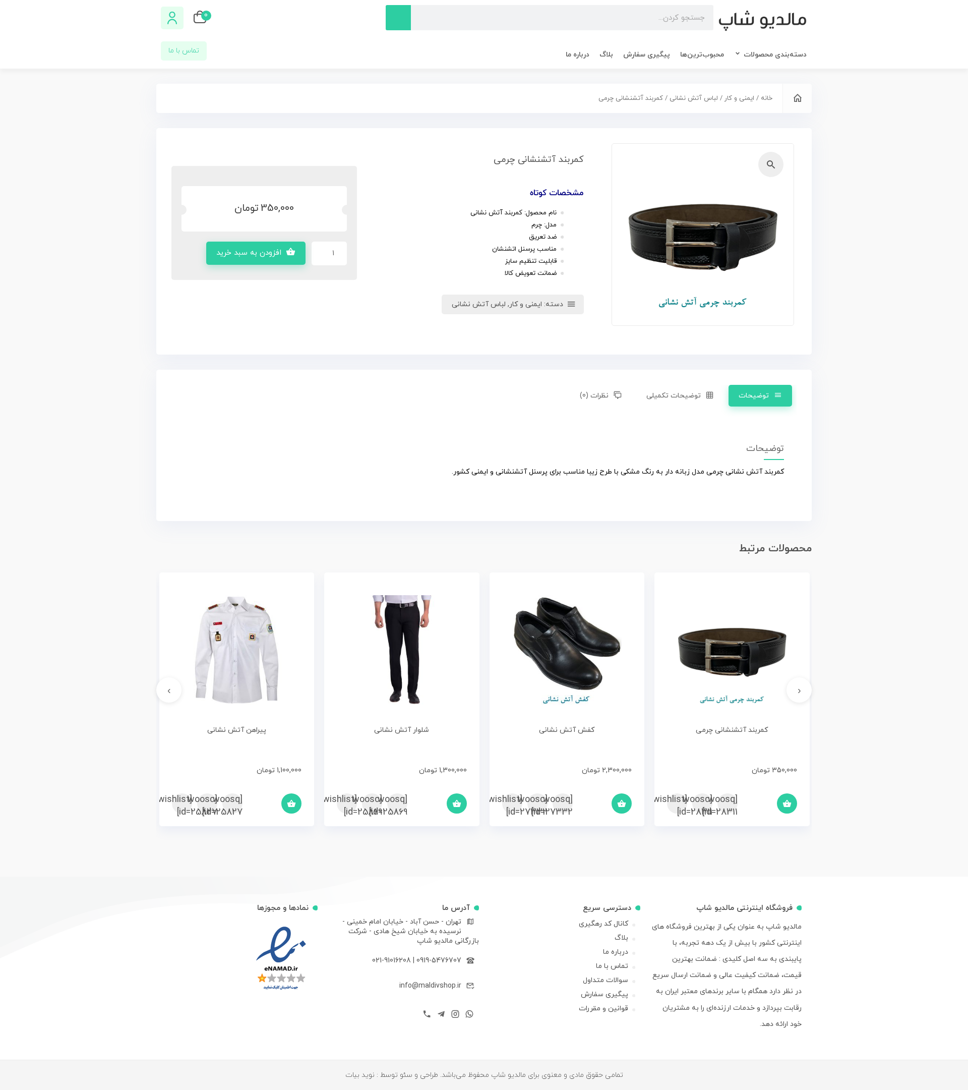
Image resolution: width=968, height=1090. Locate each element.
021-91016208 (391, 960)
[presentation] (799, 690)
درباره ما (577, 55)
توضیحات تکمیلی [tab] (673, 395)
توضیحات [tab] (754, 395)
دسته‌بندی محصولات (775, 55)
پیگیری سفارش (646, 55)
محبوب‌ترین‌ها (702, 55)
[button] (770, 164)
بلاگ (606, 55)
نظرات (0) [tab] (594, 395)
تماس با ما (612, 966)
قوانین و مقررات (603, 1008)
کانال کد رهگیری (603, 924)
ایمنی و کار (739, 98)
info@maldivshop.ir (430, 986)
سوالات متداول (605, 980)
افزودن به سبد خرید (248, 253)
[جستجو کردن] (398, 17)
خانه (766, 98)
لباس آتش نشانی (694, 98)
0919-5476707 (438, 960)
